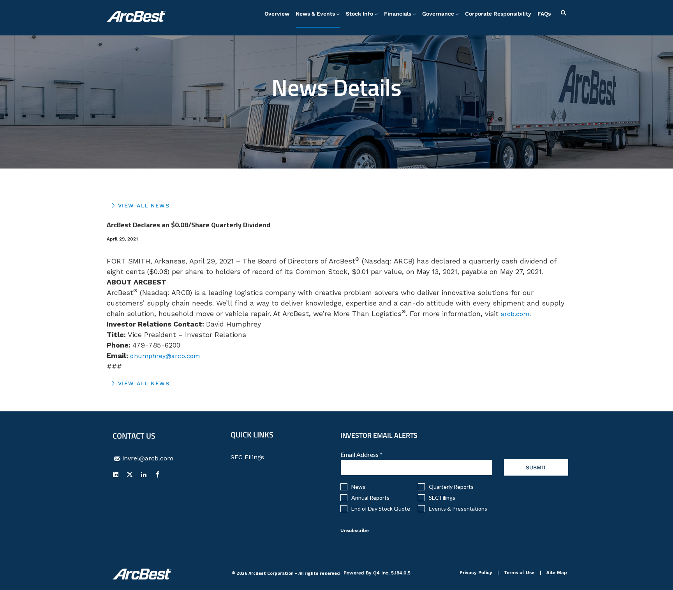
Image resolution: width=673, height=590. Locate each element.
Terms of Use (519, 573)
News (358, 487)
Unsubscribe (354, 530)
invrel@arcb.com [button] (147, 458)
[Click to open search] (561, 13)
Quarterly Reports (451, 487)
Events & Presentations (458, 508)
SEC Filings (259, 457)
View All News (143, 205)
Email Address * (373, 454)
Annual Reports (370, 497)
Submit (536, 467)
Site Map (556, 573)
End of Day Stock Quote (380, 508)
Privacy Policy (476, 573)
